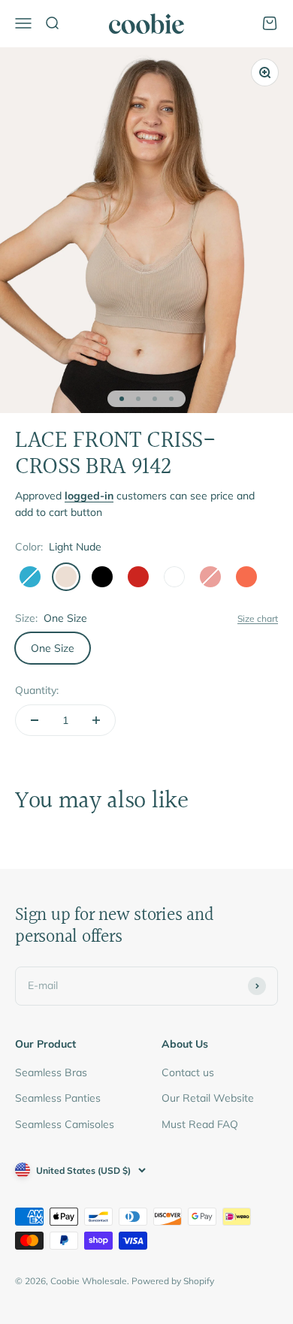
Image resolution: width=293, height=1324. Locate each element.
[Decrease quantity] (34, 720)
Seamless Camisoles (64, 1124)
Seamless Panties (58, 1098)
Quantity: (37, 690)
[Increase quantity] (96, 720)
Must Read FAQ (200, 1124)
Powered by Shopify (172, 1280)
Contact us (188, 1072)
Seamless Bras (51, 1072)
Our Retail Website (208, 1098)
